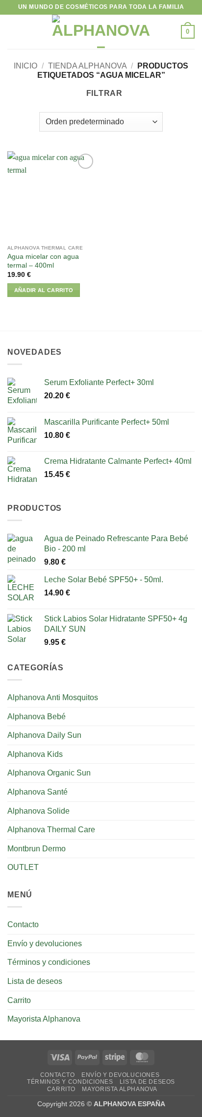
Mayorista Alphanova (43, 1019)
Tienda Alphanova (87, 66)
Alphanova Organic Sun (49, 773)
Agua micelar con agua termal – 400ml (43, 261)
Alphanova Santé (37, 792)
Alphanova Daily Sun (44, 735)
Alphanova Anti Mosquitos (52, 697)
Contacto (23, 924)
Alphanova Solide (38, 811)
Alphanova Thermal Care (51, 829)
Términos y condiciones (48, 962)
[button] (13, 32)
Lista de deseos (34, 981)
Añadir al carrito (44, 290)
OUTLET (23, 867)
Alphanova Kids (35, 754)
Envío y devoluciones (44, 943)
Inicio (25, 66)
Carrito (19, 1000)
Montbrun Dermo (36, 848)
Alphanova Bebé (36, 716)
